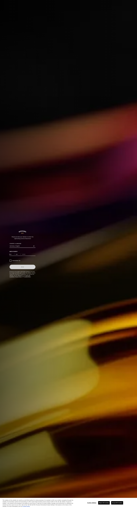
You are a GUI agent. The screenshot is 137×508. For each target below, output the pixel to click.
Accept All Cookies (117, 502)
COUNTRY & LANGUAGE (15, 243)
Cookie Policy (27, 276)
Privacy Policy (18, 276)
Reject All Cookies (104, 502)
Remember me (16, 260)
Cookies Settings (91, 502)
